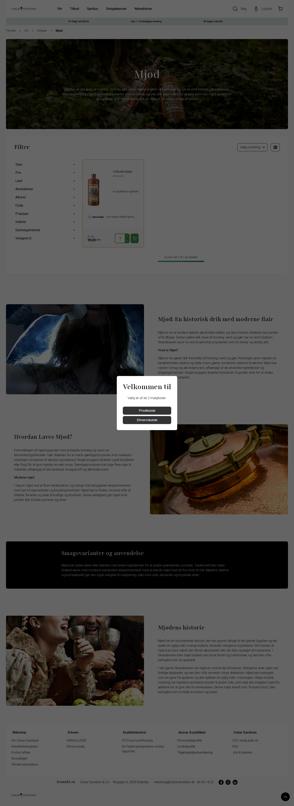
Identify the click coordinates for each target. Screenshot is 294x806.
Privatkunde (147, 410)
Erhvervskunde (147, 420)
